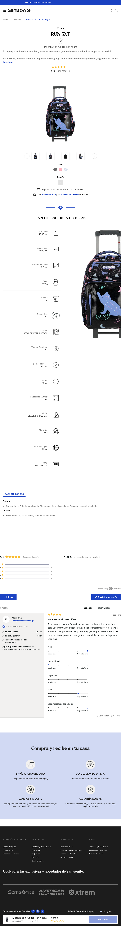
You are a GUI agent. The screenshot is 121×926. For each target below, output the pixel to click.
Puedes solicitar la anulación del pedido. (90, 778)
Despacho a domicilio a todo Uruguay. (31, 778)
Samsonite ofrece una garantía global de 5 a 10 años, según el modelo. (90, 805)
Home (5, 19)
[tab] (14, 494)
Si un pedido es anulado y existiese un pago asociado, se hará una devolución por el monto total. (30, 805)
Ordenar (88, 607)
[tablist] (60, 494)
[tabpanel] (60, 523)
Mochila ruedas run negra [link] (38, 19)
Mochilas (17, 19)
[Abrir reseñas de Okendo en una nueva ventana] (109, 588)
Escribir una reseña (109, 598)
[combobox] (107, 911)
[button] (60, 67)
